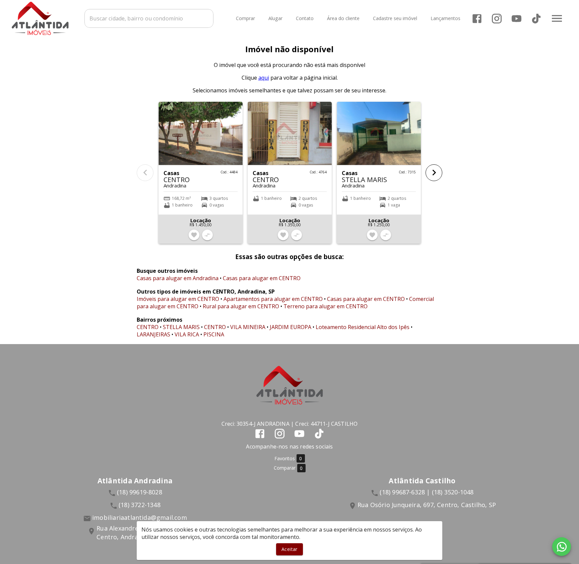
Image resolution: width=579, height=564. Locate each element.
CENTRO (147, 327)
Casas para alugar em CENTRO (262, 278)
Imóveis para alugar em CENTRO (178, 299)
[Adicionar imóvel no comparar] (207, 235)
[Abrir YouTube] (516, 18)
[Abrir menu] (557, 18)
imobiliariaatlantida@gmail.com (139, 517)
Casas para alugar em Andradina (177, 278)
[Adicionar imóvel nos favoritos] (194, 235)
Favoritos (288, 458)
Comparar (288, 468)
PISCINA (213, 334)
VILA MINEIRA (247, 327)
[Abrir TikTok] (536, 18)
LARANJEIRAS (153, 334)
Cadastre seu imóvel (395, 18)
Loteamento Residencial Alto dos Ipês (362, 327)
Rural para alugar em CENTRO (241, 306)
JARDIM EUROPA (290, 327)
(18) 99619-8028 (139, 492)
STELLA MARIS (181, 327)
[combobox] (148, 18)
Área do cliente (343, 18)
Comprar (245, 18)
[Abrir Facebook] (477, 18)
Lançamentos (445, 18)
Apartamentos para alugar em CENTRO (273, 299)
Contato (305, 18)
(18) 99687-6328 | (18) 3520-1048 (426, 492)
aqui (263, 77)
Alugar (275, 18)
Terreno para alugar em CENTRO (325, 306)
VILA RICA (187, 334)
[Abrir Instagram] (497, 18)
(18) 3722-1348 (139, 505)
